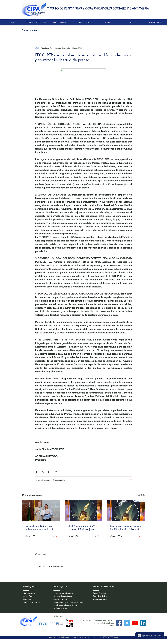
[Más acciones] (130, 48)
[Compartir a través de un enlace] (55, 472)
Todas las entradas (31, 30)
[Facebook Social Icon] (119, 623)
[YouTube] (135, 623)
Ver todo (141, 495)
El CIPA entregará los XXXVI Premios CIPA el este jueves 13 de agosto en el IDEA (83, 527)
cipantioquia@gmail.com (104, 623)
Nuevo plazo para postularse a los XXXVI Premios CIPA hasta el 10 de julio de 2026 (125, 527)
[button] (141, 30)
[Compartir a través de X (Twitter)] (43, 472)
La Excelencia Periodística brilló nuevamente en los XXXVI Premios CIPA (41, 527)
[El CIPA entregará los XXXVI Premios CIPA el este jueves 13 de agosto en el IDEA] (83, 510)
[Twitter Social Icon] (127, 623)
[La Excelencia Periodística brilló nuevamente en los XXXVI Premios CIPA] (41, 510)
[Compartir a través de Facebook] (36, 472)
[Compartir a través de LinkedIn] (49, 472)
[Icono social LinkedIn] (143, 623)
